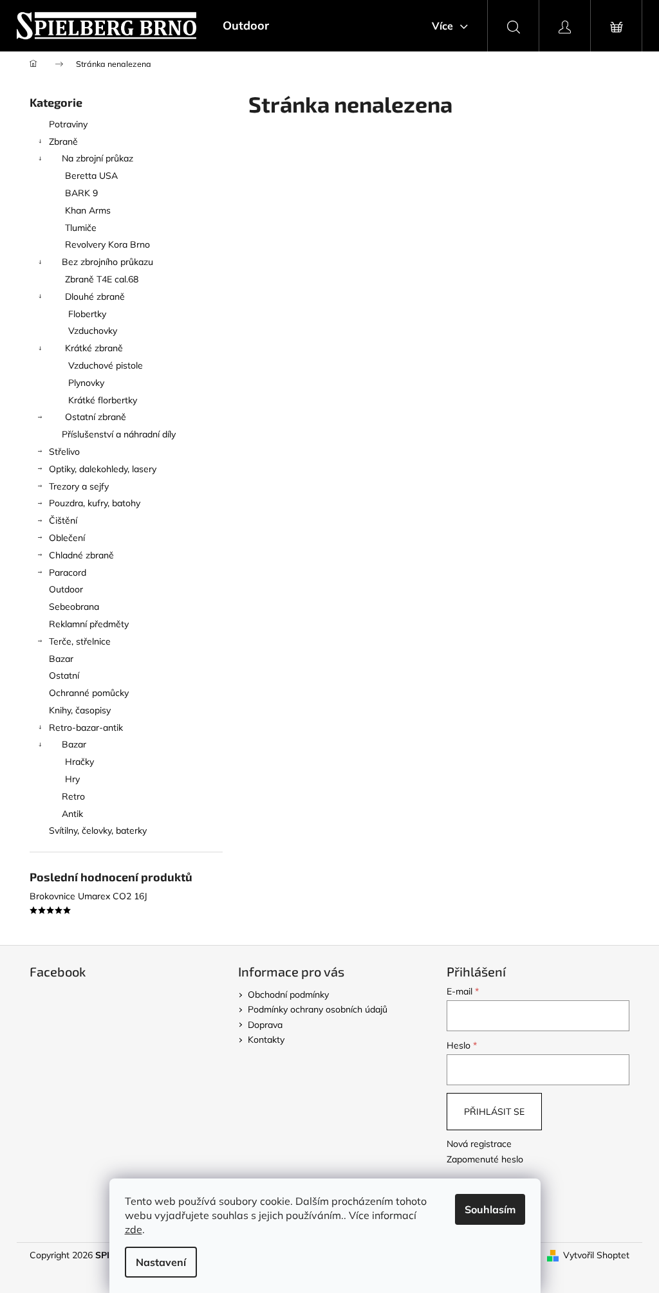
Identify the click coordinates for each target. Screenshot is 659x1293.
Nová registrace (479, 1144)
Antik (72, 814)
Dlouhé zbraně (95, 296)
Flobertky (87, 314)
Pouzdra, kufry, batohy (94, 503)
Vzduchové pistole (105, 365)
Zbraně (63, 141)
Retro (73, 796)
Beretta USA (91, 175)
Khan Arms (88, 210)
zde (133, 1229)
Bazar (61, 659)
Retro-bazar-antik (86, 727)
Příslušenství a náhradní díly (119, 434)
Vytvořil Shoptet (596, 1255)
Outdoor (66, 589)
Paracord (67, 572)
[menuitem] (246, 25)
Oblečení (67, 538)
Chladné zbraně (81, 555)
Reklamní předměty (89, 624)
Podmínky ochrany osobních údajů (317, 1009)
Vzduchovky (92, 330)
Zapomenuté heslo (485, 1159)
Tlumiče (81, 228)
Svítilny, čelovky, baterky (98, 830)
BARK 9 (81, 193)
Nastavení (161, 1262)
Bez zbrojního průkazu (107, 262)
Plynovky (86, 383)
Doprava (265, 1025)
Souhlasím (490, 1209)
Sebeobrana (74, 606)
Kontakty (266, 1039)
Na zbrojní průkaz (97, 158)
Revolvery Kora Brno (107, 244)
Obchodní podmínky (288, 994)
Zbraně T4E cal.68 (101, 279)
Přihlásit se (494, 1111)
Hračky (79, 761)
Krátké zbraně (94, 348)
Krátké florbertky (102, 400)
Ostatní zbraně (95, 417)
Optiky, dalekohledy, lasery (102, 469)
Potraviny (68, 124)
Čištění (63, 520)
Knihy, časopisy (80, 710)
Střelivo (64, 451)
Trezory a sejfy (79, 486)
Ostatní (64, 675)
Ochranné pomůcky (89, 693)
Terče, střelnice (80, 641)
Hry (72, 779)
